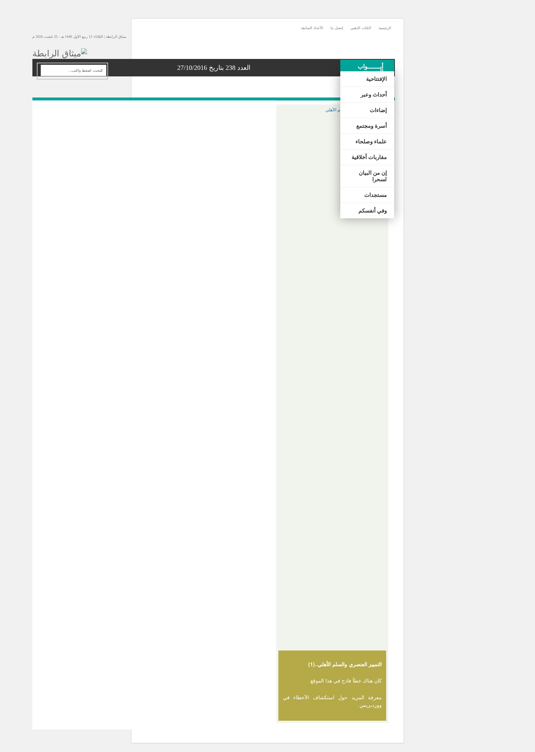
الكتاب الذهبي (360, 28)
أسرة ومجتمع (371, 126)
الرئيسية (385, 28)
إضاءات (378, 110)
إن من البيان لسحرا (373, 176)
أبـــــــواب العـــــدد (370, 69)
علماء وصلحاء (371, 141)
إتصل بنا (336, 28)
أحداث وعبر (374, 95)
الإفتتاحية (376, 79)
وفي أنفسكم (372, 211)
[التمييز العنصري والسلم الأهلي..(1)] (332, 109)
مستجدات (375, 195)
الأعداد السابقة (312, 28)
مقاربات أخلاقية (369, 157)
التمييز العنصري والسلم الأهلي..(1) (345, 664)
